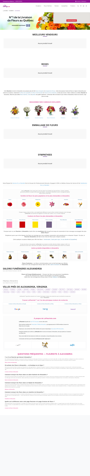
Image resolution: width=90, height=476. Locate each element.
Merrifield (84, 289)
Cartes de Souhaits (79, 251)
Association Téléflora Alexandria (39, 324)
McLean (13, 291)
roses (29, 94)
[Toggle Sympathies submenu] (68, 6)
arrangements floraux (50, 91)
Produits (72, 6)
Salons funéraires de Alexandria (11, 379)
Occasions (38, 6)
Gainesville (26, 289)
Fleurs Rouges (22, 219)
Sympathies (64, 6)
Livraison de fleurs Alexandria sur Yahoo (73, 303)
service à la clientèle (19, 183)
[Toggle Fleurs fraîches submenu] (52, 6)
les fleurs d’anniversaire (37, 92)
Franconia (6, 289)
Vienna (28, 291)
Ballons (39, 251)
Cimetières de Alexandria (10, 398)
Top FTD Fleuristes (34, 321)
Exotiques (80, 199)
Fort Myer (19, 289)
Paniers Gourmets (25, 251)
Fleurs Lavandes (49, 219)
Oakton (39, 291)
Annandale (55, 289)
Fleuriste (11, 10)
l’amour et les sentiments (50, 92)
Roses (10, 199)
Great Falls (54, 291)
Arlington (33, 289)
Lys (52, 199)
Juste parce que (55, 239)
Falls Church (62, 289)
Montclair (66, 291)
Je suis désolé (64, 239)
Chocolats (52, 251)
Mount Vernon (40, 289)
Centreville (72, 291)
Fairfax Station (46, 291)
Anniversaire (47, 239)
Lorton (18, 291)
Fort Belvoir (12, 289)
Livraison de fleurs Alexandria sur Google (17, 303)
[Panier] (83, 6)
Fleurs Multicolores (79, 219)
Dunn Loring (6, 291)
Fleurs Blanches (63, 219)
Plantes (56, 6)
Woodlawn (48, 289)
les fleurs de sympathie (25, 92)
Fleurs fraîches (47, 6)
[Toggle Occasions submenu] (41, 6)
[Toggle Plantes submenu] (59, 6)
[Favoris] (81, 6)
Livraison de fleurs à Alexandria (11, 371)
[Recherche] (78, 6)
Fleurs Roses (9, 219)
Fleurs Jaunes (35, 219)
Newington (77, 289)
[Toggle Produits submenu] (75, 6)
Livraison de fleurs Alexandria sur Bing (45, 303)
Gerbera (24, 199)
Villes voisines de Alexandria (11, 362)
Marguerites (38, 199)
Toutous (64, 251)
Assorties (66, 199)
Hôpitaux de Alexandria (10, 389)
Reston (60, 291)
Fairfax (34, 291)
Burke (23, 291)
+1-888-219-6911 (18, 1)
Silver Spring (69, 289)
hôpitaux (55, 277)
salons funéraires (55, 264)
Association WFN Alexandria (57, 328)
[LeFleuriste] (6, 5)
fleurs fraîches (23, 94)
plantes (34, 94)
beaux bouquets (39, 91)
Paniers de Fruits (10, 251)
